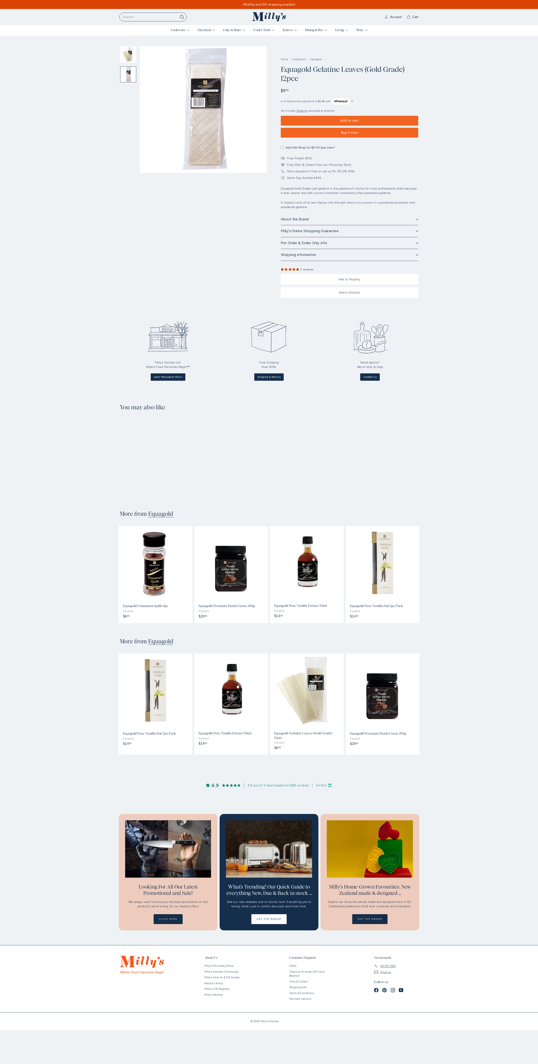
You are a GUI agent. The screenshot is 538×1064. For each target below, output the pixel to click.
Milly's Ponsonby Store (219, 965)
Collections (299, 59)
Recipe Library (213, 983)
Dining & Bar (314, 30)
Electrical (204, 30)
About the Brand (295, 219)
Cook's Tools (262, 30)
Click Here (168, 919)
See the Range (269, 919)
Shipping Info (298, 987)
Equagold (316, 59)
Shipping (302, 110)
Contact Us (370, 376)
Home (285, 59)
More (360, 30)
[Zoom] (203, 109)
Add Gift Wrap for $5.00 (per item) (310, 147)
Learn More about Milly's (168, 376)
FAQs (292, 965)
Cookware (178, 30)
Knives (288, 30)
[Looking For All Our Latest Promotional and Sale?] (168, 849)
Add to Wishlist (349, 292)
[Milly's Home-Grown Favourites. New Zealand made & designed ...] (370, 849)
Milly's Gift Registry (216, 988)
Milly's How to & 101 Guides (222, 977)
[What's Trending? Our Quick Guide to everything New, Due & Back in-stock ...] (269, 849)
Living (340, 30)
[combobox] (153, 17)
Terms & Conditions (301, 993)
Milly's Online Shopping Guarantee (310, 231)
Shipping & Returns (269, 376)
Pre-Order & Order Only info (304, 243)
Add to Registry (349, 279)
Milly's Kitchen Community (221, 971)
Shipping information (298, 255)
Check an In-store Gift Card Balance (306, 973)
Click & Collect (298, 981)
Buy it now (349, 132)
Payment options (300, 998)
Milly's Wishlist (213, 994)
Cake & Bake (232, 30)
